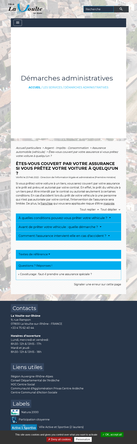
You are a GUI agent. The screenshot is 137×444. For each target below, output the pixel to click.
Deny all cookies (60, 439)
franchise (47, 203)
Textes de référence (33, 254)
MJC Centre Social (23, 384)
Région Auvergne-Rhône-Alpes (32, 376)
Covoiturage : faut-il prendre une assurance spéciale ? (56, 274)
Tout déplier (110, 209)
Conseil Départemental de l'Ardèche (35, 380)
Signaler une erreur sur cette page (97, 284)
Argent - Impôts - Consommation (66, 148)
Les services (52, 87)
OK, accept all (113, 434)
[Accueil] (25, 9)
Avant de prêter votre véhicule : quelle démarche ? (59, 227)
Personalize (83, 439)
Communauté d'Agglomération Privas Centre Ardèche (47, 388)
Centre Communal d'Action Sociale (34, 392)
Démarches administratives (86, 87)
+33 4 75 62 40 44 (22, 327)
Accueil (35, 87)
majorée (108, 203)
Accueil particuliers (29, 148)
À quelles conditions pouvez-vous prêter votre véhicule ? (63, 218)
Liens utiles (27, 367)
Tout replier (90, 209)
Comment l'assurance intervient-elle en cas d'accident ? (63, 236)
